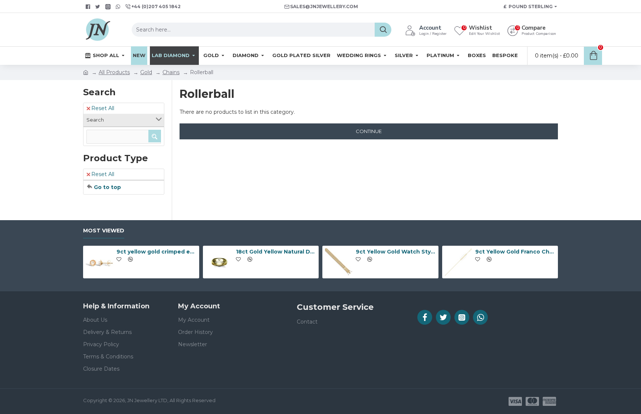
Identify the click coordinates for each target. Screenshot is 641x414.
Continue (369, 131)
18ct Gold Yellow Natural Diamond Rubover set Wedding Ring (276, 251)
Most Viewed (103, 231)
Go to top (107, 187)
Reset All (102, 108)
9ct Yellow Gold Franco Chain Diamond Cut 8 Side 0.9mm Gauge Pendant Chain (515, 251)
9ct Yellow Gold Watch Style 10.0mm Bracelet (396, 251)
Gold (146, 72)
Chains (171, 72)
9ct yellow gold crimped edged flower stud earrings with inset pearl (156, 251)
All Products (114, 72)
